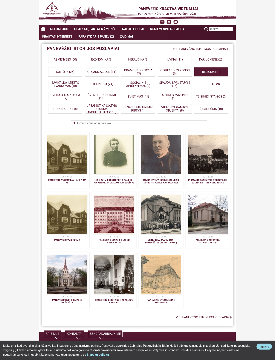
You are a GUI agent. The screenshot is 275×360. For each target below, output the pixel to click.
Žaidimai (126, 36)
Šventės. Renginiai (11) (102, 96)
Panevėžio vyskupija (67, 240)
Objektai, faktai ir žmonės (95, 29)
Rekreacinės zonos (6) (175, 71)
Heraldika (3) (138, 59)
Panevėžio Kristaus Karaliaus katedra (114, 301)
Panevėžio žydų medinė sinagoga (161, 301)
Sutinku (265, 347)
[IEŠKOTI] (137, 123)
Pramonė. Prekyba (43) (138, 71)
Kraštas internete (57, 36)
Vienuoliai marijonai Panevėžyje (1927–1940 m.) (161, 241)
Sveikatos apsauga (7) (65, 96)
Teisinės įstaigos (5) (211, 96)
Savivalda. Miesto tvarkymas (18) (65, 84)
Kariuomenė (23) (211, 59)
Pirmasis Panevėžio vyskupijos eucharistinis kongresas (207, 181)
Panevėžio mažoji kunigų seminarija (114, 241)
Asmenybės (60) (65, 59)
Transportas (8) (65, 109)
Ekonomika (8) (101, 59)
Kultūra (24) (65, 72)
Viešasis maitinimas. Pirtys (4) (138, 108)
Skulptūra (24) (102, 84)
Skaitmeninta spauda (167, 29)
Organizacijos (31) (101, 72)
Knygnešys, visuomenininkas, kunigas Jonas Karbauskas (161, 181)
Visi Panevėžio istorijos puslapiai (200, 49)
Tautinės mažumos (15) (174, 96)
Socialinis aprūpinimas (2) (138, 84)
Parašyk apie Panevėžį (96, 36)
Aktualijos (59, 29)
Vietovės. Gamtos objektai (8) (174, 108)
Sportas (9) (211, 84)
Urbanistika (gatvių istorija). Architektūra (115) (102, 109)
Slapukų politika (98, 354)
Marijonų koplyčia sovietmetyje (208, 241)
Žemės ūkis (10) (211, 109)
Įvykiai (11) (175, 59)
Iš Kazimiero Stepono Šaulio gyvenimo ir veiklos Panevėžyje (114, 181)
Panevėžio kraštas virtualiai (168, 9)
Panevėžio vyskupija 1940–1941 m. (67, 181)
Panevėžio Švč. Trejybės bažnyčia (67, 301)
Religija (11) (211, 72)
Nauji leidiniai (133, 29)
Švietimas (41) (138, 96)
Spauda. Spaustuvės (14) (174, 84)
